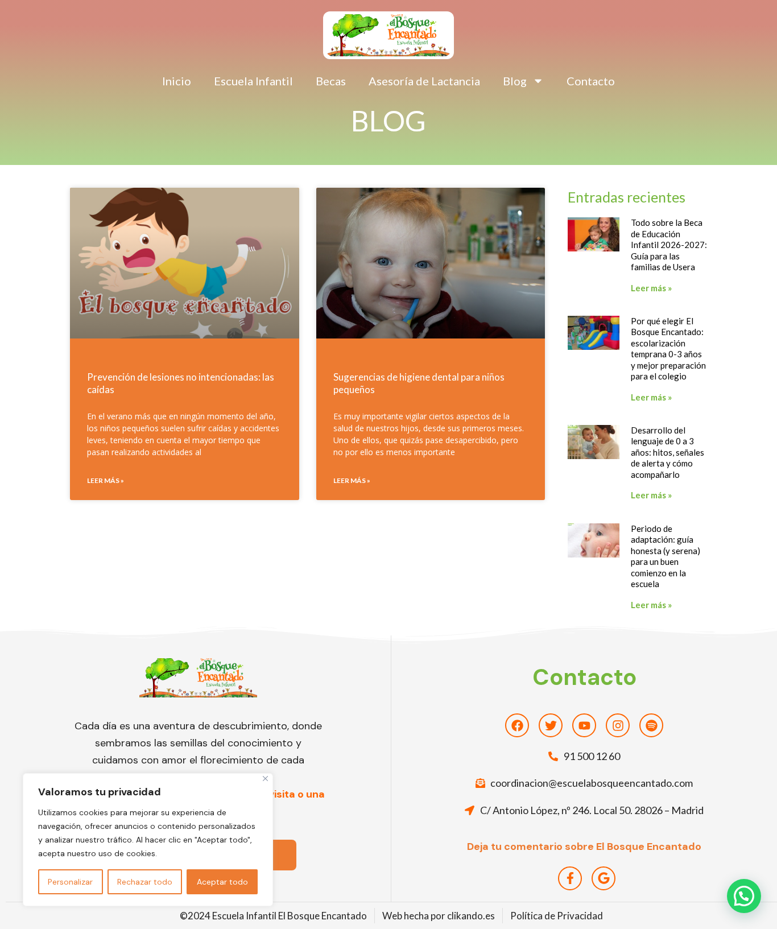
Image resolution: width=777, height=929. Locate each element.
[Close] (265, 778)
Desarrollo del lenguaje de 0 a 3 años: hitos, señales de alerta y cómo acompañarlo (667, 452)
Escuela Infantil (253, 81)
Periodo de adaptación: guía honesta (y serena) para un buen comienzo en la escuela (665, 556)
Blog (515, 81)
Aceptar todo (222, 882)
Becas (331, 81)
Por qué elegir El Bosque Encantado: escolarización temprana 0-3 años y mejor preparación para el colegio (668, 349)
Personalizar (70, 882)
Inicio (176, 81)
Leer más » (105, 480)
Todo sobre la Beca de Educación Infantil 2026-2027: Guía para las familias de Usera (669, 244)
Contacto (591, 81)
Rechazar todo (144, 882)
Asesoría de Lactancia (424, 81)
